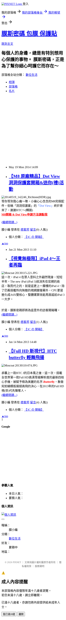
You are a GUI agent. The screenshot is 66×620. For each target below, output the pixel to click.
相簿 (12, 82)
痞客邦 (25, 229)
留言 (33, 229)
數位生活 (31, 74)
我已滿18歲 (9, 614)
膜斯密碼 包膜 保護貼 (29, 33)
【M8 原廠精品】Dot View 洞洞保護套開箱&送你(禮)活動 (36, 182)
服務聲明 (39, 566)
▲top (4, 243)
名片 (12, 91)
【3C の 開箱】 (34, 236)
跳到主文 (7, 43)
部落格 (13, 86)
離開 (21, 614)
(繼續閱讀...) (9, 222)
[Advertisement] (33, 129)
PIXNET (17, 562)
